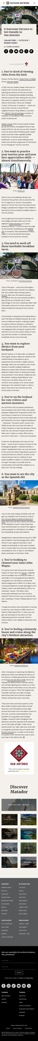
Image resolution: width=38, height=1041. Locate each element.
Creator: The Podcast (25, 1006)
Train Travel (5, 894)
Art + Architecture (7, 924)
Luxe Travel (22, 887)
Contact (8, 1028)
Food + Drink (5, 927)
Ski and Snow (5, 904)
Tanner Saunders (12, 47)
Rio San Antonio (8, 732)
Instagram (9, 986)
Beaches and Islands (7, 900)
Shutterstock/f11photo (21, 665)
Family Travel (22, 894)
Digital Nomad (23, 914)
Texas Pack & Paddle (27, 79)
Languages (5, 930)
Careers (4, 999)
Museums (4, 934)
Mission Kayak (7, 124)
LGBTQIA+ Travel (23, 907)
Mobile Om (21, 191)
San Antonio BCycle (25, 281)
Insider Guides (10, 43)
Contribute (22, 1012)
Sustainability (23, 927)
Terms (21, 978)
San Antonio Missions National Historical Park (17, 520)
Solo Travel (22, 897)
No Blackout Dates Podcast (26, 1009)
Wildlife (4, 907)
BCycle (4, 295)
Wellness (4, 914)
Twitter (29, 986)
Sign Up (19, 973)
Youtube (19, 986)
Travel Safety (22, 930)
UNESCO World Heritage (14, 113)
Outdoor (23, 40)
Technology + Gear (24, 934)
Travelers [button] (22, 992)
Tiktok (14, 986)
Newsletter (22, 996)
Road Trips (4, 910)
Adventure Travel (6, 887)
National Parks (6, 897)
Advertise (4, 1002)
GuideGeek (22, 1015)
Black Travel (22, 904)
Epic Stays (4, 891)
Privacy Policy (29, 978)
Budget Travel (23, 910)
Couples (21, 891)
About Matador (6, 996)
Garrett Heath (12, 81)
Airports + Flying (24, 924)
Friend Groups (23, 900)
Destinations (22, 999)
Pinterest (24, 986)
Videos (21, 1002)
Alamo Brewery (15, 224)
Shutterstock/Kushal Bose (21, 507)
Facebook (4, 986)
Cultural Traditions (7, 937)
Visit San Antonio (24, 771)
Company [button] (5, 992)
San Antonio (10, 40)
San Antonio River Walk (16, 680)
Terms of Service (17, 1028)
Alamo (24, 573)
